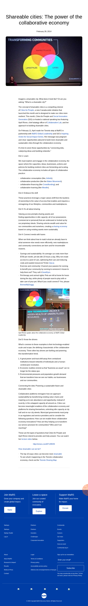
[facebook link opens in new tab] (22, 589)
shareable (58, 454)
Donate (65, 508)
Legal (32, 554)
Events (59, 529)
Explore (39, 511)
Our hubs (60, 537)
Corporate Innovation (37, 540)
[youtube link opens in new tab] (60, 589)
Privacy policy (35, 562)
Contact (6, 573)
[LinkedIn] (69, 471)
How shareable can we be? (29, 449)
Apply (9, 510)
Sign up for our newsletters (65, 554)
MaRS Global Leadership (42, 134)
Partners (33, 525)
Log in (6, 537)
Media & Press (8, 570)
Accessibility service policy (39, 566)
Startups (6, 525)
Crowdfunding (48, 184)
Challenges (34, 537)
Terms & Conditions (37, 559)
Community (60, 525)
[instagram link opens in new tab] (35, 589)
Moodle (45, 188)
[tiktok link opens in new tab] (69, 589)
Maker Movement (54, 181)
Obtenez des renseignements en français (43, 570)
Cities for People (27, 110)
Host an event (61, 544)
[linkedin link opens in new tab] (48, 589)
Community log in (62, 548)
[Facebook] (60, 471)
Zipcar (51, 263)
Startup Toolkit (8, 533)
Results (6, 566)
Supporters (60, 540)
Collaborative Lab (54, 123)
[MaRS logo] (44, 595)
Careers (59, 533)
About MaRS (8, 559)
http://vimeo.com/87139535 (44, 444)
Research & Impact (10, 562)
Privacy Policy (77, 575)
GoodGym (46, 272)
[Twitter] (64, 471)
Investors (33, 533)
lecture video (27, 439)
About (6, 554)
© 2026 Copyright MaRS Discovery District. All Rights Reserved (44, 601)
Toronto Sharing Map (48, 460)
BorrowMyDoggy (27, 285)
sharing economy (60, 226)
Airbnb (49, 178)
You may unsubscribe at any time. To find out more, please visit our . (70, 574)
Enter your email (64, 560)
